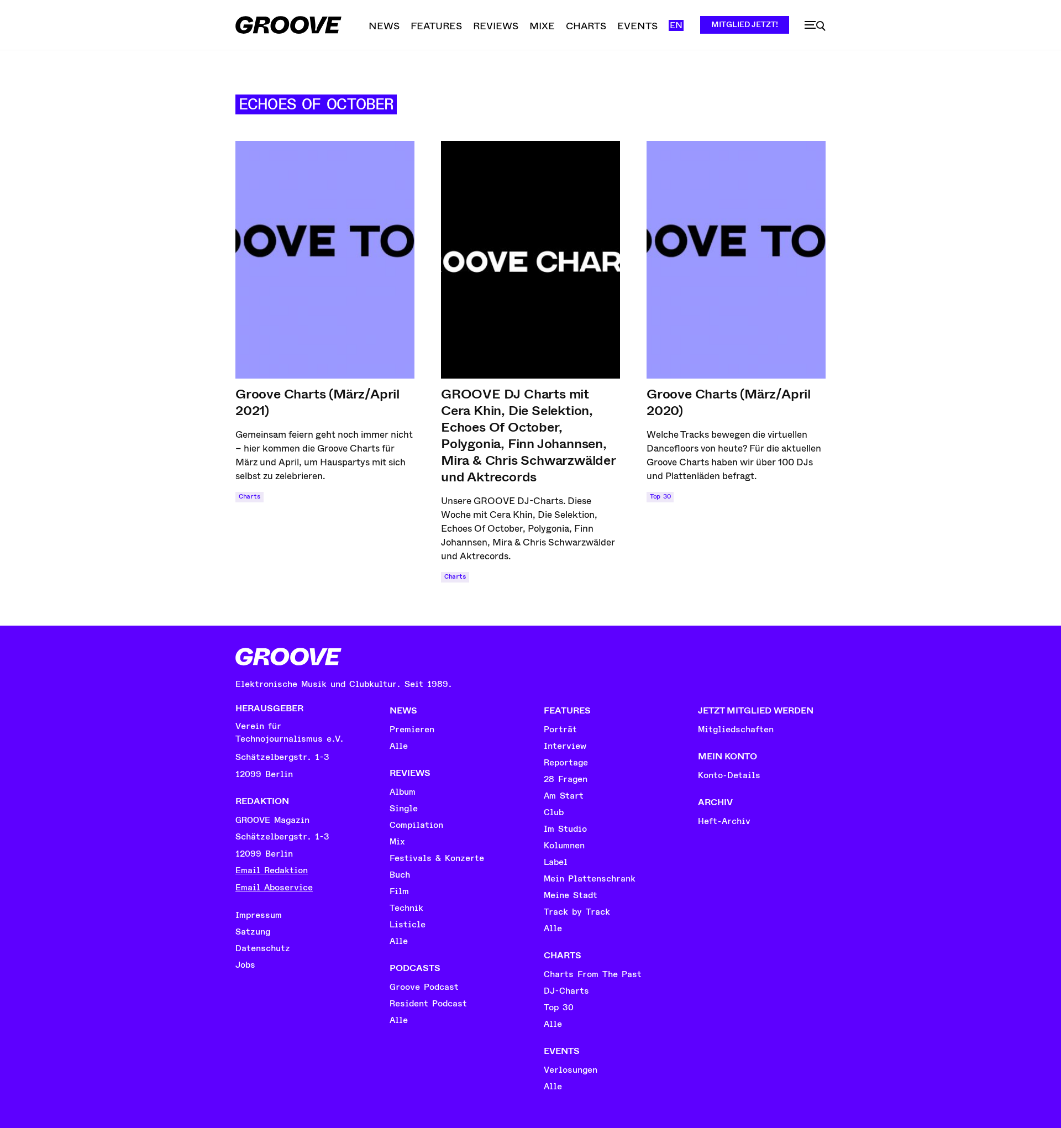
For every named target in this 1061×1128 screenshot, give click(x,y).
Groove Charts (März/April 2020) (729, 402)
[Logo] (288, 25)
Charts (249, 496)
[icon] (815, 25)
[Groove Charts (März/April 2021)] (324, 260)
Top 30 (660, 496)
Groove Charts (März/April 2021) (317, 402)
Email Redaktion (271, 870)
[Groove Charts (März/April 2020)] (736, 260)
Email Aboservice (274, 887)
